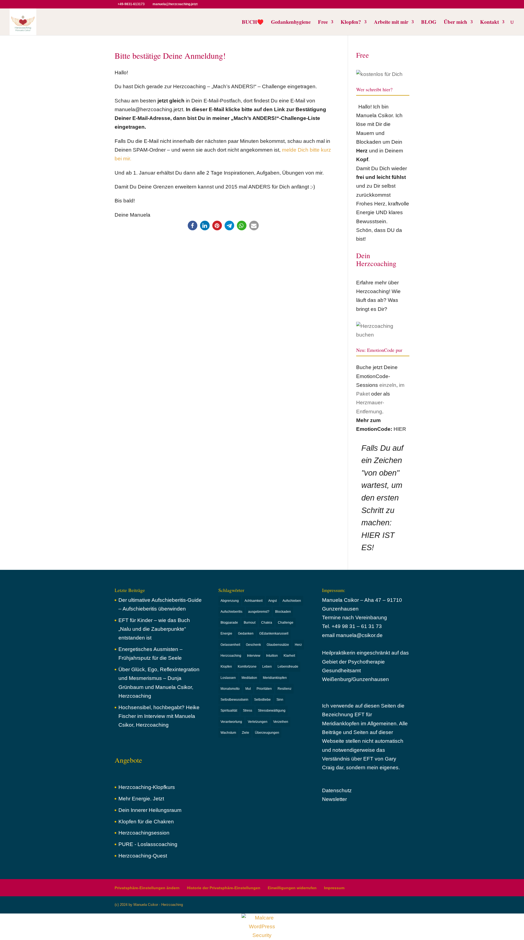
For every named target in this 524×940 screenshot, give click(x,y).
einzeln (387, 385)
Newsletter (334, 799)
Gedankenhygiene (291, 22)
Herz (298, 645)
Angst (272, 601)
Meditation (249, 678)
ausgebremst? (258, 612)
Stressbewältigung (271, 710)
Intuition (272, 656)
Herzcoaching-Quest (142, 856)
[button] (192, 225)
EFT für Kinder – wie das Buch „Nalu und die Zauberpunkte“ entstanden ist (154, 629)
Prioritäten (264, 689)
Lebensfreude (288, 666)
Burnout (249, 622)
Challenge (285, 622)
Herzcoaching (231, 656)
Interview (253, 656)
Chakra (266, 622)
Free (323, 22)
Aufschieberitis (231, 612)
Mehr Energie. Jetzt (141, 798)
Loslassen (228, 678)
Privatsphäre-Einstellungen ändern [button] (147, 888)
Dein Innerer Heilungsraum (149, 810)
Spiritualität (229, 710)
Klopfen (226, 666)
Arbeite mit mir (391, 22)
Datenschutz (337, 790)
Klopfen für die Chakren (146, 821)
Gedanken (246, 633)
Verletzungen (257, 722)
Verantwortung (231, 722)
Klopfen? (351, 22)
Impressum (334, 888)
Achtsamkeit (254, 601)
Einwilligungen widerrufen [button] (292, 888)
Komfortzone (247, 666)
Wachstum (228, 733)
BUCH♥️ (253, 22)
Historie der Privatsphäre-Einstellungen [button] (223, 888)
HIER (400, 429)
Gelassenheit (230, 645)
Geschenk (253, 645)
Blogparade (229, 622)
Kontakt (489, 22)
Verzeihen (280, 722)
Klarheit (289, 656)
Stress (247, 710)
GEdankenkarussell (273, 633)
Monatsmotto (230, 689)
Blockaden (283, 612)
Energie (226, 633)
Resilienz (284, 689)
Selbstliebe (262, 700)
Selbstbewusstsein (234, 700)
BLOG (428, 22)
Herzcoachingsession (143, 833)
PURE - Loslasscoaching (147, 844)
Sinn (279, 700)
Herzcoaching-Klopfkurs (146, 787)
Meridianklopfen (275, 678)
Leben (267, 666)
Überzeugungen (267, 733)
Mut (248, 689)
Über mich (455, 22)
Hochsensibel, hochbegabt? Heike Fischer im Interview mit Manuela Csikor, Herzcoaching (159, 716)
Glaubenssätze (278, 645)
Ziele (245, 733)
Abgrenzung (230, 601)
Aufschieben (291, 601)
